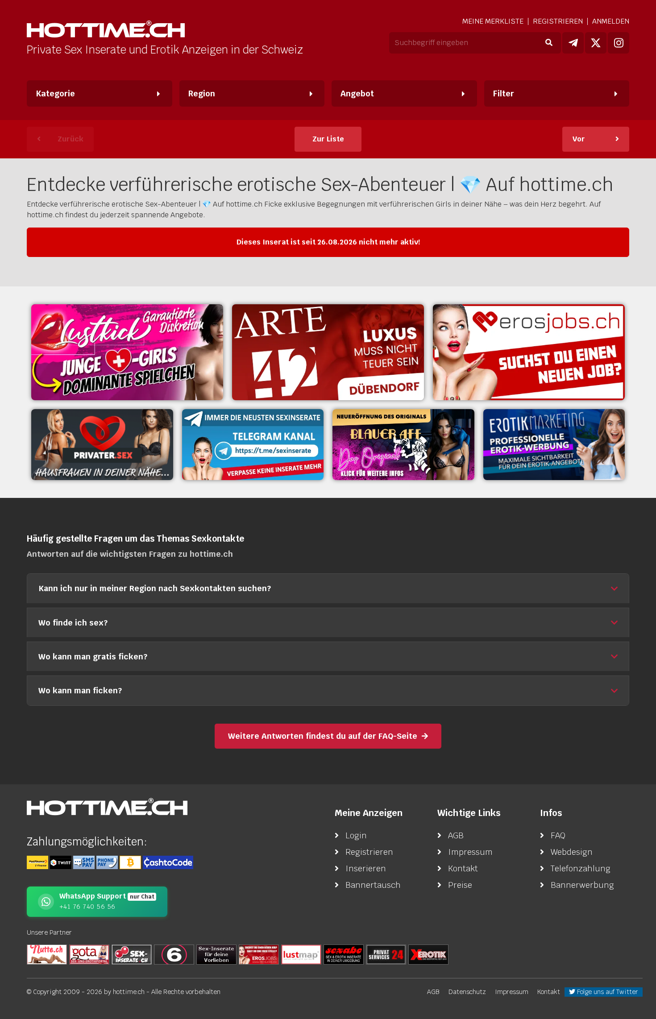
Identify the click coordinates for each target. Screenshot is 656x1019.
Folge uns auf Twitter (606, 992)
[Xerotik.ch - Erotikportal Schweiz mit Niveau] (428, 954)
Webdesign (572, 852)
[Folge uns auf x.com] (595, 43)
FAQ (558, 835)
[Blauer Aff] (403, 444)
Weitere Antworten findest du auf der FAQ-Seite (322, 736)
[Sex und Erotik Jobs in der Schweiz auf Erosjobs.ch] (259, 954)
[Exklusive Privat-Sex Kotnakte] (102, 444)
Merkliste (492, 21)
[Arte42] (328, 352)
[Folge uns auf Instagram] (618, 43)
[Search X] (216, 954)
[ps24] (386, 954)
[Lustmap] (301, 954)
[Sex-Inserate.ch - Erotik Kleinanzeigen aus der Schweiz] (132, 954)
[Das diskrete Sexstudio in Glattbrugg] (127, 352)
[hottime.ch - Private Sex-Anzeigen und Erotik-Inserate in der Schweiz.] (106, 30)
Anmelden (610, 21)
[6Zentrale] (174, 954)
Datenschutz (467, 992)
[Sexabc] (344, 954)
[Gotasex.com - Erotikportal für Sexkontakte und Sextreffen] (89, 954)
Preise (460, 885)
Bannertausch (373, 885)
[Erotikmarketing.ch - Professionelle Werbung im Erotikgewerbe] (554, 444)
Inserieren (365, 868)
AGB (456, 835)
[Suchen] (548, 43)
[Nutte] (47, 954)
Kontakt (463, 868)
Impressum (470, 852)
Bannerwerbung (582, 885)
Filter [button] (503, 93)
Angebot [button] (357, 93)
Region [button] (201, 93)
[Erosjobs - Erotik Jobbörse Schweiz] (529, 352)
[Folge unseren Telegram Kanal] (573, 43)
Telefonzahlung (580, 868)
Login (356, 835)
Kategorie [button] (55, 93)
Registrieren (558, 21)
